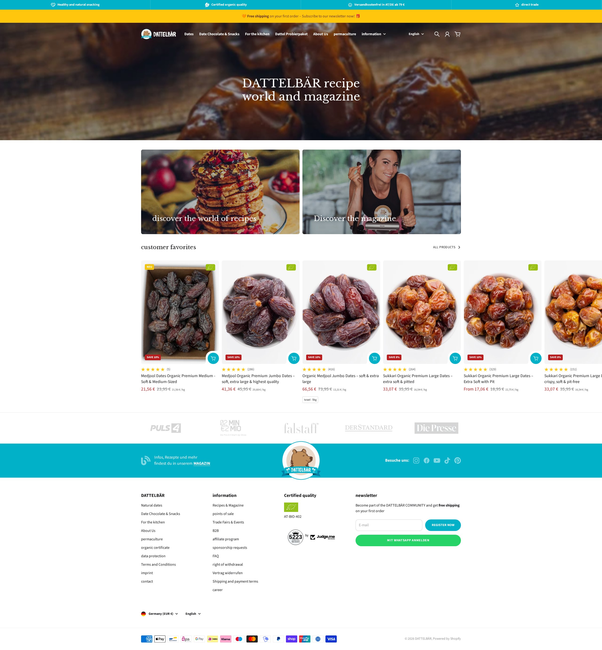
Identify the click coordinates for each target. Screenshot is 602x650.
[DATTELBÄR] (158, 34)
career (218, 589)
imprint (147, 573)
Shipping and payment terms (235, 581)
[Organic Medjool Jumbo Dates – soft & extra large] (341, 312)
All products (444, 247)
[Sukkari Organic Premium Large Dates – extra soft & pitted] (422, 312)
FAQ (216, 556)
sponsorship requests (230, 547)
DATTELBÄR (423, 638)
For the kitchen (153, 522)
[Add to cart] (213, 358)
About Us (148, 530)
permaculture (152, 539)
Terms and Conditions (158, 564)
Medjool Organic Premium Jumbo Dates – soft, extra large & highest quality (258, 379)
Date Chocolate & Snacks (160, 513)
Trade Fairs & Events (228, 522)
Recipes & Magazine (228, 505)
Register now (443, 525)
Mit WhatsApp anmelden (408, 540)
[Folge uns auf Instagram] (416, 460)
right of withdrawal (228, 564)
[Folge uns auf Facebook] (426, 460)
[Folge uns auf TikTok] (447, 460)
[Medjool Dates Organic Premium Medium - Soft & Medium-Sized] (180, 312)
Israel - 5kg (310, 400)
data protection (153, 556)
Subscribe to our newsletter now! (328, 16)
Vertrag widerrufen (228, 573)
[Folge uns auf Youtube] (437, 460)
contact (147, 581)
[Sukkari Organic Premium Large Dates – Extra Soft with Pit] (503, 312)
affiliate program (226, 539)
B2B (216, 530)
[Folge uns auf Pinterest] (457, 460)
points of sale (223, 513)
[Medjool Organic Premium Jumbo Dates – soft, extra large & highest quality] (261, 312)
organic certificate (155, 547)
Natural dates (151, 505)
